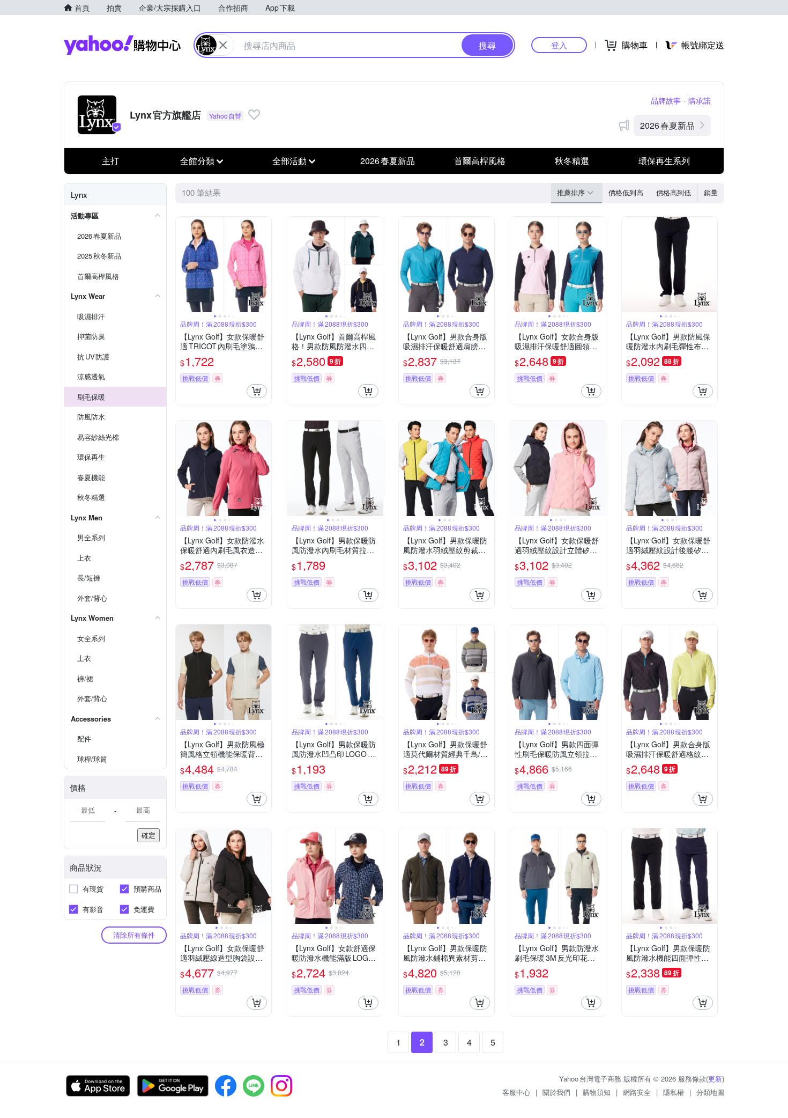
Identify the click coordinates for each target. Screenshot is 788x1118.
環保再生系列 (664, 161)
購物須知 (597, 1092)
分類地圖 (710, 1092)
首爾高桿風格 (479, 161)
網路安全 (637, 1092)
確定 (148, 835)
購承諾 (699, 100)
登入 (559, 44)
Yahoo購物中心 (122, 45)
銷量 (711, 192)
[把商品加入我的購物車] (257, 391)
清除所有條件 (134, 935)
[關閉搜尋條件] (223, 45)
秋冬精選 (572, 161)
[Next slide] (264, 264)
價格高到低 (673, 192)
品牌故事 (666, 100)
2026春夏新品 (667, 125)
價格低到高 (625, 192)
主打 (110, 161)
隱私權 (673, 1092)
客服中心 (516, 1092)
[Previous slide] (183, 264)
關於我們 (556, 1092)
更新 (715, 1078)
